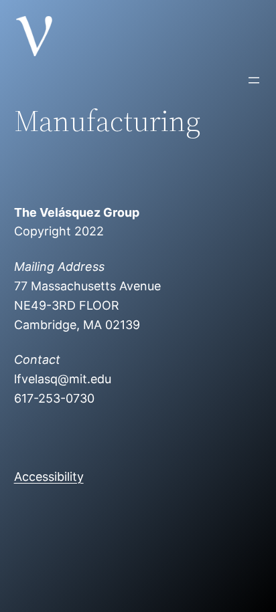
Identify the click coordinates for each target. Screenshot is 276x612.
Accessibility (49, 477)
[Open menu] (254, 80)
